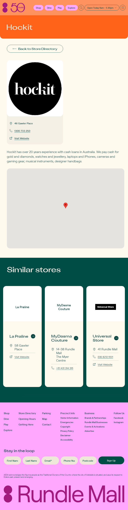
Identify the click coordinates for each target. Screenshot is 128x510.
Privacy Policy (67, 430)
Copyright (65, 426)
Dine (49, 7)
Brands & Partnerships (95, 417)
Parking (46, 413)
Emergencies (66, 422)
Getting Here (26, 424)
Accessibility (66, 439)
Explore (71, 7)
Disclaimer (65, 435)
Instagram (118, 422)
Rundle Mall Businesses (96, 422)
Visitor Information (69, 417)
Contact (46, 424)
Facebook (118, 417)
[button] (38, 7)
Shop (7, 413)
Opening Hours (27, 418)
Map (44, 418)
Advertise (89, 430)
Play (60, 7)
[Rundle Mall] (13, 7)
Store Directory (27, 413)
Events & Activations (95, 426)
